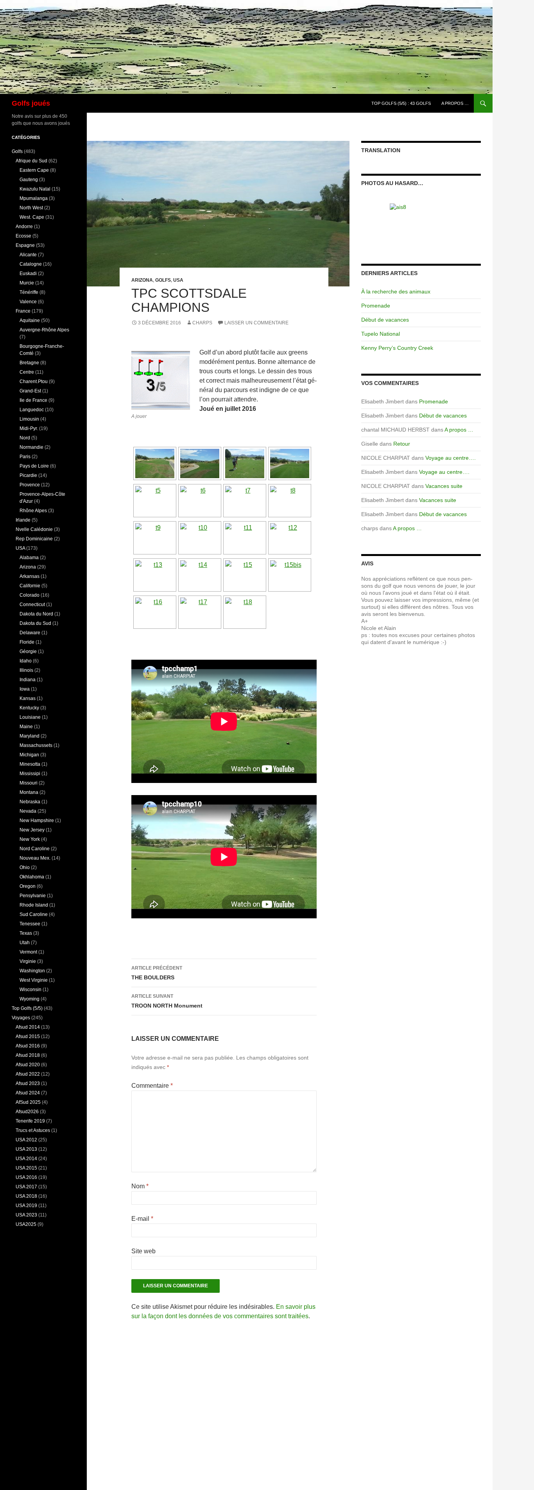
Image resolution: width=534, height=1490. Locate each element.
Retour (401, 444)
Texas (26, 933)
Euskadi (28, 273)
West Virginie (34, 980)
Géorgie (28, 651)
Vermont (28, 952)
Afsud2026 (27, 1111)
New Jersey (32, 830)
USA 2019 (26, 1205)
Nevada (28, 811)
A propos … (455, 103)
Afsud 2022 (28, 1074)
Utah (25, 942)
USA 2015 (26, 1168)
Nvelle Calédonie (34, 529)
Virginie (28, 961)
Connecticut (32, 604)
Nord (25, 438)
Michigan (29, 755)
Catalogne (31, 264)
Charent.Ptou (34, 381)
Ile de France (33, 400)
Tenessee (30, 924)
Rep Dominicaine (34, 539)
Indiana (28, 679)
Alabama (29, 557)
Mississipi (30, 773)
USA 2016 (26, 1177)
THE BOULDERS (156, 973)
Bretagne (29, 362)
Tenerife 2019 (30, 1121)
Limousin (29, 419)
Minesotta (30, 764)
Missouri (29, 783)
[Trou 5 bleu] (421, 207)
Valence (28, 301)
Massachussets (36, 745)
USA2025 (26, 1224)
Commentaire (152, 1085)
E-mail (142, 1218)
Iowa (25, 689)
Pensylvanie (33, 895)
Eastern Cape (34, 170)
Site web (143, 1251)
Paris (25, 456)
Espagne (25, 245)
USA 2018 (26, 1196)
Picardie (28, 475)
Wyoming (29, 999)
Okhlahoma (32, 877)
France (23, 311)
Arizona (142, 280)
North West (31, 208)
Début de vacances (385, 320)
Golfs (163, 280)
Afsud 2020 (28, 1064)
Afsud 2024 (28, 1093)
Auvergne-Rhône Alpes (44, 330)
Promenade (375, 305)
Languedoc (32, 409)
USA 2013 (26, 1149)
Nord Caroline (35, 848)
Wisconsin (30, 989)
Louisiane (30, 717)
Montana (29, 792)
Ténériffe (29, 292)
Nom (140, 1186)
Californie (30, 585)
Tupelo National (380, 334)
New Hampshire (37, 820)
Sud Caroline (34, 914)
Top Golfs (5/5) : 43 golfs (401, 103)
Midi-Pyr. (29, 428)
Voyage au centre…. (450, 458)
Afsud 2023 (28, 1083)
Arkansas (29, 576)
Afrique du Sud (31, 161)
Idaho (26, 661)
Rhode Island (34, 905)
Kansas (28, 698)
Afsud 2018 (28, 1055)
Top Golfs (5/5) (27, 1008)
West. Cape (32, 217)
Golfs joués (31, 103)
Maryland (29, 736)
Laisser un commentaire (256, 323)
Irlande (23, 520)
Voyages (21, 1017)
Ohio (25, 867)
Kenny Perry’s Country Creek (397, 348)
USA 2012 (26, 1140)
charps (202, 323)
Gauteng (29, 179)
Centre (27, 372)
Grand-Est (30, 391)
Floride (27, 642)
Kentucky (29, 708)
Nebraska (30, 801)
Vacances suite (443, 486)
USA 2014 (26, 1158)
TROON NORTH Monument (166, 1001)
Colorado (29, 595)
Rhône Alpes (33, 510)
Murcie (27, 283)
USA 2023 (26, 1215)
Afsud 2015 (28, 1036)
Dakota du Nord (36, 614)
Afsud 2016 (28, 1046)
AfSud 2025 (28, 1102)
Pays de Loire (34, 466)
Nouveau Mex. (35, 858)
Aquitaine (30, 320)
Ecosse (23, 236)
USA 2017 (26, 1186)
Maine (26, 726)
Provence (30, 485)
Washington (32, 971)
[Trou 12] (421, 223)
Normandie (31, 447)
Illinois (26, 670)
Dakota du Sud (35, 623)
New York (30, 839)
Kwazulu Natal (35, 189)
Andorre (24, 226)
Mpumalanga (34, 198)
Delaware (30, 632)
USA (178, 280)
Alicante (28, 254)
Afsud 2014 (28, 1027)
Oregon (28, 886)
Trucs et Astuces (33, 1130)
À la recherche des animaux (395, 291)
